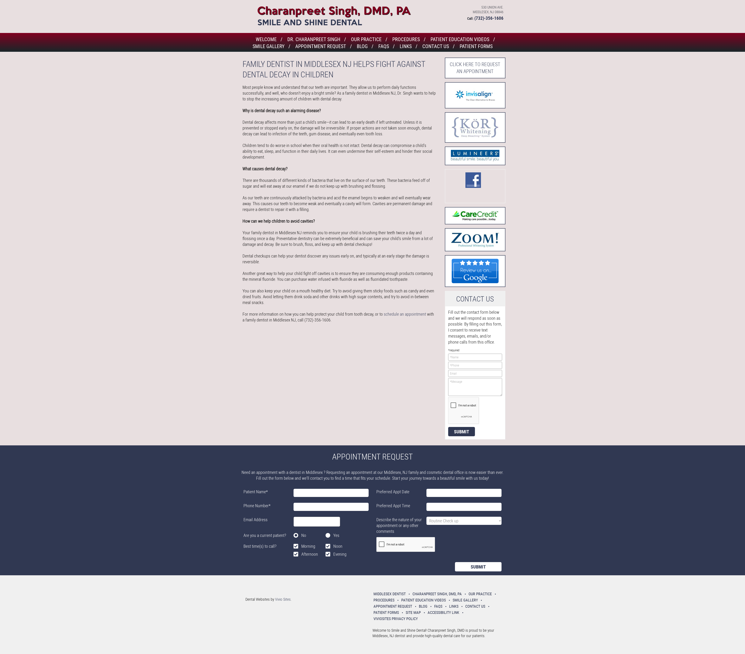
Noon (337, 546)
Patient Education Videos (460, 39)
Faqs (383, 46)
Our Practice (366, 39)
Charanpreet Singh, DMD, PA (437, 593)
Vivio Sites (283, 599)
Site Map (413, 612)
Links (406, 46)
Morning (308, 546)
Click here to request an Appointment (475, 68)
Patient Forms (476, 46)
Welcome (266, 39)
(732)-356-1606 (488, 18)
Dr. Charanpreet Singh (313, 39)
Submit (461, 432)
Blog (362, 46)
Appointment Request (320, 46)
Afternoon (309, 554)
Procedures (406, 39)
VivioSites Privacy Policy (395, 618)
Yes (336, 535)
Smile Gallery (269, 46)
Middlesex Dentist (389, 593)
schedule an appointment (405, 314)
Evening (340, 554)
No (303, 535)
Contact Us (435, 46)
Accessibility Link (443, 612)
